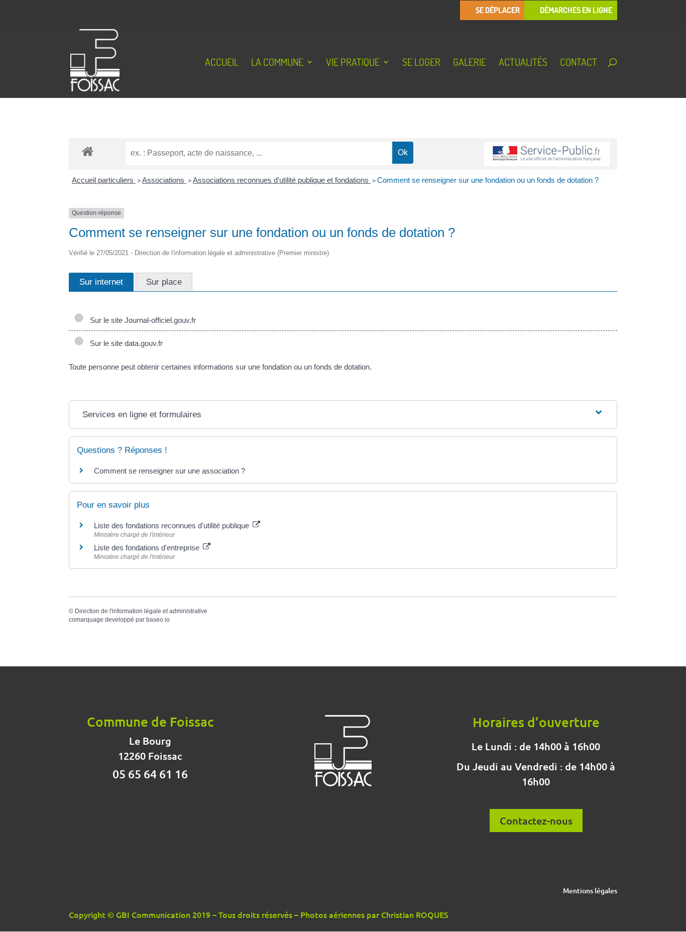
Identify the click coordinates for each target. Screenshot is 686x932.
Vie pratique (353, 63)
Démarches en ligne (576, 10)
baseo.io (158, 619)
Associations (164, 180)
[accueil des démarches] (87, 151)
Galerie (469, 63)
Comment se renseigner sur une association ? (169, 471)
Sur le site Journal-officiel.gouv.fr (141, 320)
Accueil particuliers (104, 180)
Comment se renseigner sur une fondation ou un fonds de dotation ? (488, 180)
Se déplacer (498, 10)
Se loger (421, 63)
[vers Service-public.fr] (547, 154)
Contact (578, 63)
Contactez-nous (536, 820)
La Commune (277, 63)
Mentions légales (590, 891)
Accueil (222, 63)
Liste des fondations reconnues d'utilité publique (172, 525)
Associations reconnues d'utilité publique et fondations (282, 180)
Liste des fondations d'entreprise (147, 547)
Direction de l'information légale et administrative (141, 611)
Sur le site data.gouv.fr (124, 343)
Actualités (523, 63)
